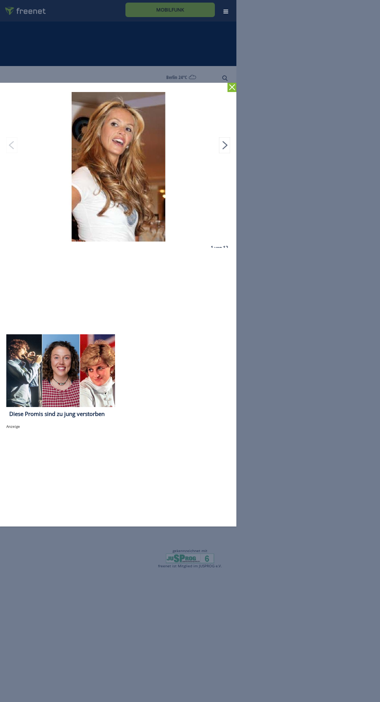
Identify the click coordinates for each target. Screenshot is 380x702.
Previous (11, 145)
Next (224, 145)
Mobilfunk (170, 9)
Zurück (232, 87)
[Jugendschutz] (190, 558)
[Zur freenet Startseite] (23, 8)
